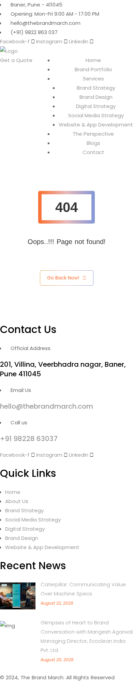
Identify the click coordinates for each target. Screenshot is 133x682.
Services (93, 78)
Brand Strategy (96, 87)
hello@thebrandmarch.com (46, 406)
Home (93, 60)
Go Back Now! (63, 277)
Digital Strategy (96, 106)
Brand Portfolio (93, 69)
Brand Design (96, 97)
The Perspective (93, 133)
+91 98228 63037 (29, 438)
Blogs (93, 143)
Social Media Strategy (96, 115)
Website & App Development (96, 124)
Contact (93, 152)
